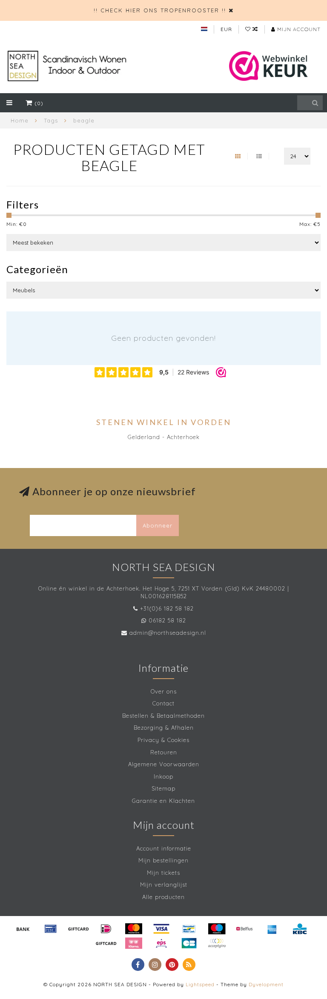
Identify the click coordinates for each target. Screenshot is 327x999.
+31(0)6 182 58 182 (167, 608)
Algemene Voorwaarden (163, 764)
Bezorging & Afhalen (164, 727)
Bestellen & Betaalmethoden (163, 715)
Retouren (163, 752)
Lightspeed (200, 984)
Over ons (164, 691)
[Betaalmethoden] (23, 928)
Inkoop (163, 776)
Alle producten (163, 896)
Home (20, 120)
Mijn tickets (163, 872)
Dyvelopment (266, 984)
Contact (163, 703)
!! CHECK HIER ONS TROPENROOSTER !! (160, 10)
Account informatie (163, 848)
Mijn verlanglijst (163, 884)
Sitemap (163, 788)
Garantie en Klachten (163, 800)
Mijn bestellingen (163, 860)
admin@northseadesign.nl (167, 632)
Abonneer (157, 525)
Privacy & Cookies (163, 739)
